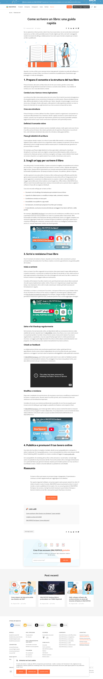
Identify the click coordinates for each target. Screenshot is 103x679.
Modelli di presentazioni (14, 641)
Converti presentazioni (14, 651)
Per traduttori (29, 654)
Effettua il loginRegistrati (81, 7)
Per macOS (41, 625)
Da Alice (24, 603)
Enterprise (27, 7)
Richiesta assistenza (46, 654)
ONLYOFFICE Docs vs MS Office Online (67, 635)
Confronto (62, 632)
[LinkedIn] (71, 28)
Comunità (44, 645)
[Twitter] (69, 28)
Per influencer (29, 656)
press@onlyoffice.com (85, 643)
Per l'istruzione (30, 632)
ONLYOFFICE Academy (47, 649)
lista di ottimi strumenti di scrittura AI (37, 294)
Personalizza (32, 671)
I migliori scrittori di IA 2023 (34, 517)
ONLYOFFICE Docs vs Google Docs (66, 637)
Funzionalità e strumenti (31, 644)
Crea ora (65, 560)
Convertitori (13, 644)
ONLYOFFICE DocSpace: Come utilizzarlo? (37, 520)
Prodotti (20, 7)
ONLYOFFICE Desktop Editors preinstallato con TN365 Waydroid (51, 598)
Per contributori (29, 653)
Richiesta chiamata (84, 645)
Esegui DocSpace (51, 497)
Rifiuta (21, 671)
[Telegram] (76, 28)
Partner (46, 7)
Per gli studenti (29, 635)
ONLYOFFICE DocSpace (38, 213)
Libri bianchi (45, 652)
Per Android (53, 625)
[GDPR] (47, 638)
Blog (10, 12)
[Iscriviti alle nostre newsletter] (10, 671)
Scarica (69, 7)
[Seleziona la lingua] (95, 7)
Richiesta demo (45, 656)
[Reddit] (73, 28)
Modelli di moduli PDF (14, 635)
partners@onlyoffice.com (85, 639)
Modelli (11, 632)
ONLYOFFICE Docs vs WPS (65, 642)
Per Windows (17, 625)
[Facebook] (66, 28)
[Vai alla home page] (11, 7)
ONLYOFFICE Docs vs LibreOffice (66, 641)
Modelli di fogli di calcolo (14, 639)
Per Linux (29, 625)
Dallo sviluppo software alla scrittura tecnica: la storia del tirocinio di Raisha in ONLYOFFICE (80, 599)
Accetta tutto (44, 671)
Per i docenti (28, 637)
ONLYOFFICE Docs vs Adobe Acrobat (67, 644)
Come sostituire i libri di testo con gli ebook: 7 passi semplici (43, 513)
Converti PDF (12, 653)
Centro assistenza (46, 647)
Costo (41, 7)
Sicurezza (45, 632)
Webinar (44, 651)
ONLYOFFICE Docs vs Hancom (66, 646)
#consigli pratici (29, 531)
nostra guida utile (69, 454)
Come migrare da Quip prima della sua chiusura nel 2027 (22, 598)
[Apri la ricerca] (92, 7)
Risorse (52, 7)
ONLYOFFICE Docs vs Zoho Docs (66, 639)
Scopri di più (19, 667)
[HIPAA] (43, 638)
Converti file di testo (13, 647)
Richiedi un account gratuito (32, 646)
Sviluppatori (35, 7)
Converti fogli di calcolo (14, 649)
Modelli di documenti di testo (15, 637)
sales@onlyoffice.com (84, 636)
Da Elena (38, 28)
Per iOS (65, 625)
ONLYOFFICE (48, 333)
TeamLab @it (17, 12)
